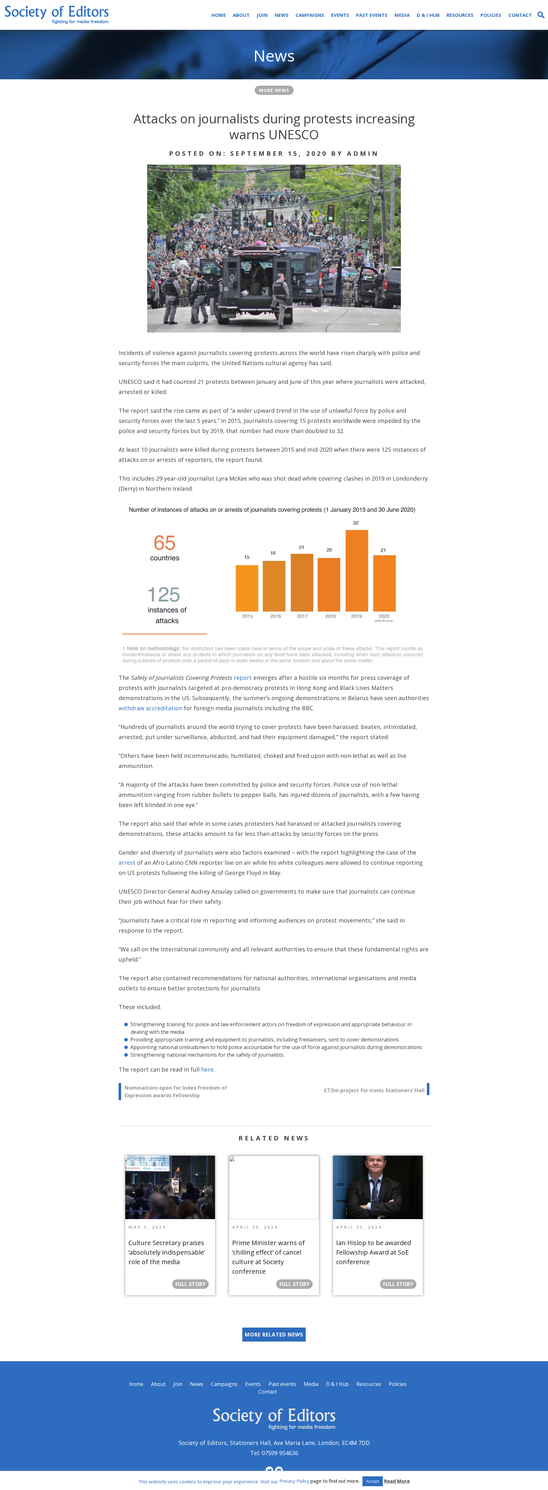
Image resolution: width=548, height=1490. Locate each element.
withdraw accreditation (150, 708)
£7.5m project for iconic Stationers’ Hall (374, 1090)
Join (262, 15)
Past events (372, 15)
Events (340, 15)
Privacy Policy (294, 1481)
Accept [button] (372, 1481)
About (241, 15)
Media (402, 15)
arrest (127, 862)
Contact (520, 15)
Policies (490, 15)
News (282, 15)
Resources (460, 15)
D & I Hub (428, 15)
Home (219, 15)
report (243, 677)
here (207, 1069)
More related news (274, 1334)
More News (274, 90)
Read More (397, 1481)
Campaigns (310, 15)
